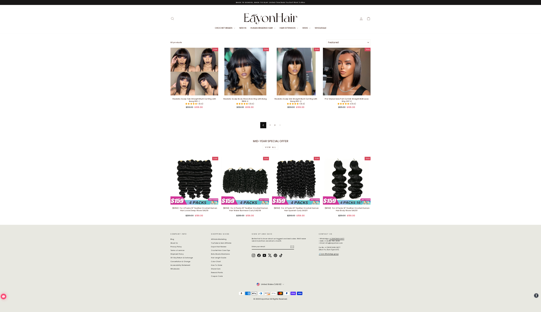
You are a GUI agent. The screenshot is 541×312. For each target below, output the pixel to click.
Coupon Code (217, 276)
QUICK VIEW (194, 92)
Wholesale (320, 27)
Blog (172, 239)
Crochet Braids (224, 27)
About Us (174, 243)
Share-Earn (215, 269)
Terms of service (177, 250)
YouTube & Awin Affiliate (221, 243)
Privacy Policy (176, 247)
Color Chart (216, 261)
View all (270, 147)
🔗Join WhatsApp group (329, 254)
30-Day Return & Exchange (181, 258)
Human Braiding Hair (261, 27)
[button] (191, 103)
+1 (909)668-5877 (336, 238)
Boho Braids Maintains (220, 254)
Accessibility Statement (180, 265)
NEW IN (242, 27)
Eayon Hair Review (218, 247)
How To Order (216, 265)
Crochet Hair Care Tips (220, 250)
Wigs (305, 27)
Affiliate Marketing (218, 239)
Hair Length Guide (218, 258)
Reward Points (217, 272)
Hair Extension (288, 27)
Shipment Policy (177, 254)
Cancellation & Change (180, 261)
